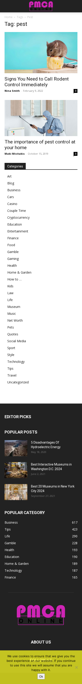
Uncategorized (18, 382)
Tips (10, 368)
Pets (10, 327)
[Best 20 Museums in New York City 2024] (16, 492)
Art (9, 176)
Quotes (12, 334)
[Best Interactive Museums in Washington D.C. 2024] (16, 470)
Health (12, 265)
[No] (76, 667)
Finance (13, 238)
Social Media (16, 341)
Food (11, 245)
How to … (14, 279)
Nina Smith (12, 90)
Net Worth (15, 320)
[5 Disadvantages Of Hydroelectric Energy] (16, 448)
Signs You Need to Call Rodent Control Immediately (37, 81)
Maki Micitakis (15, 153)
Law (10, 293)
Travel (11, 375)
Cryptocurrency (18, 217)
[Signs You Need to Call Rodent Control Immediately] (41, 52)
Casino (12, 204)
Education (14, 224)
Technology (16, 361)
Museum (13, 306)
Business (13, 190)
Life (10, 300)
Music (11, 313)
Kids (10, 286)
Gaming (13, 258)
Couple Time (16, 210)
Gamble (13, 252)
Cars (10, 197)
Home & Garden (19, 272)
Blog (10, 183)
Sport (11, 348)
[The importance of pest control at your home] (41, 118)
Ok (41, 676)
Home (9, 17)
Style (10, 355)
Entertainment (17, 231)
